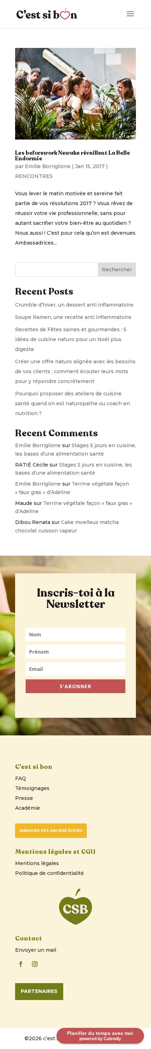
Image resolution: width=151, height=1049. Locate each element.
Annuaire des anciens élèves (51, 830)
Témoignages (32, 788)
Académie (27, 808)
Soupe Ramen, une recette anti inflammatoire (73, 317)
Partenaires (39, 991)
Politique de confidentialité (49, 873)
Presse (24, 798)
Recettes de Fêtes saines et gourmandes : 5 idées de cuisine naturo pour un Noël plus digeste (70, 339)
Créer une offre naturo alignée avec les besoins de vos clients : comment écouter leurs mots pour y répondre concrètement (75, 371)
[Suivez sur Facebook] (20, 964)
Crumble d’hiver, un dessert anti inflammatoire (74, 305)
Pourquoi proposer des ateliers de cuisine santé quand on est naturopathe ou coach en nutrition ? (72, 403)
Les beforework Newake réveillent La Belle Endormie (72, 155)
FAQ (20, 778)
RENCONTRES (34, 176)
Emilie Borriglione (48, 166)
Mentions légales (37, 863)
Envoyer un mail (35, 950)
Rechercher (117, 269)
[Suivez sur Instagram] (34, 964)
